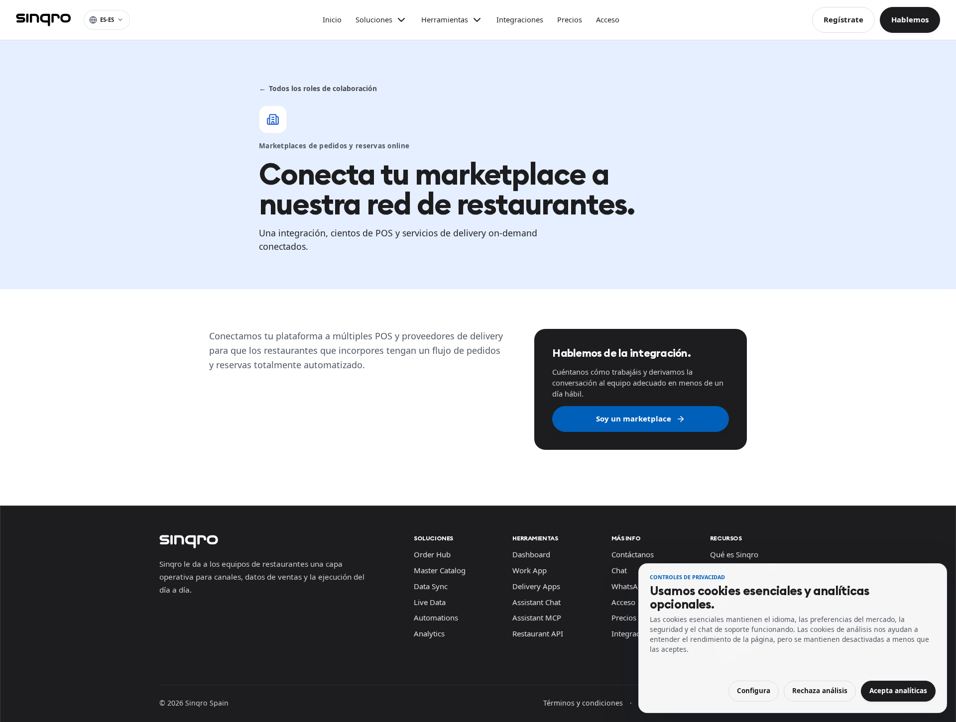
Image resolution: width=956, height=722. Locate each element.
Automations (436, 617)
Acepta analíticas (898, 690)
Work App (529, 570)
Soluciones (433, 538)
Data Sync (431, 586)
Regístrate (843, 19)
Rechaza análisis (819, 690)
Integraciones (519, 19)
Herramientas (535, 538)
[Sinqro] (43, 19)
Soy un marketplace (633, 418)
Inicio (332, 19)
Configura (753, 690)
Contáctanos (632, 554)
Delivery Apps (536, 586)
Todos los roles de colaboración (318, 88)
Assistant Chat (536, 602)
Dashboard (531, 554)
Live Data (430, 602)
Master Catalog (440, 570)
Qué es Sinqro (734, 554)
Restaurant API (537, 633)
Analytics (429, 633)
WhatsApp (629, 586)
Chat (619, 570)
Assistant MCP (536, 617)
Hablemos (910, 19)
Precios (569, 19)
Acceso (607, 19)
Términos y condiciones (583, 703)
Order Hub (432, 554)
